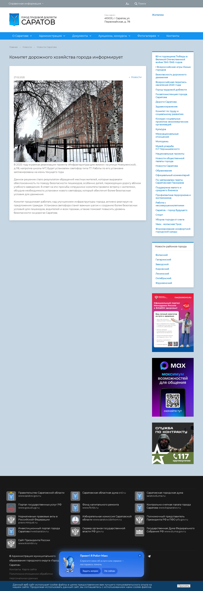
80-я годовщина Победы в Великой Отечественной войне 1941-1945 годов (172, 59)
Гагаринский (163, 259)
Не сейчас (109, 571)
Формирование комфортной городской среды (173, 230)
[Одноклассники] (144, 556)
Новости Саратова (47, 47)
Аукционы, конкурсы (112, 36)
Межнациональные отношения (167, 135)
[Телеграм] (150, 556)
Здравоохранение (167, 106)
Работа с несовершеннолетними (170, 204)
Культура (161, 129)
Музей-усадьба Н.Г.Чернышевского (168, 147)
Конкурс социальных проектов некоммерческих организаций (172, 121)
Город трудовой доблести (171, 89)
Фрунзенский (164, 283)
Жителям (158, 14)
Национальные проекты (170, 153)
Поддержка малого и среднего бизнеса (168, 189)
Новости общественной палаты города (170, 160)
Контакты (172, 36)
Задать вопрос (90, 571)
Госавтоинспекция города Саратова (171, 96)
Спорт (159, 214)
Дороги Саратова (166, 101)
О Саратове (20, 36)
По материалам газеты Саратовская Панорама (170, 181)
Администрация (50, 36)
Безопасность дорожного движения (171, 76)
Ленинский (162, 273)
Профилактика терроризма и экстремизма (173, 196)
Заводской (162, 264)
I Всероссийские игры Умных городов (173, 68)
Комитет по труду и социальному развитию (170, 113)
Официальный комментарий (172, 175)
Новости (27, 47)
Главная (13, 47)
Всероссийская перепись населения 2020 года (171, 83)
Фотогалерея (146, 36)
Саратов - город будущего (171, 210)
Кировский (162, 268)
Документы (80, 36)
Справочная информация (25, 3)
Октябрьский (163, 278)
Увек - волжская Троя (168, 224)
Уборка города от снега (170, 219)
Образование (164, 170)
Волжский (162, 255)
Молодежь (162, 141)
